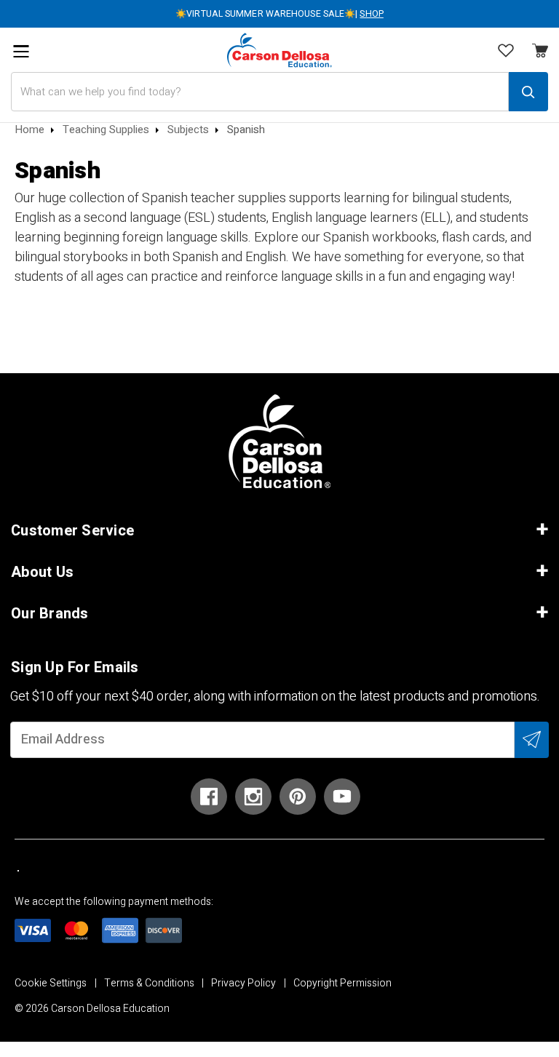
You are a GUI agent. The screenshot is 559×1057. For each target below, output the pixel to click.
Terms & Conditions (149, 983)
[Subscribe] (532, 740)
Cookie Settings (51, 983)
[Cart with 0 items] (506, 51)
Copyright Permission (342, 983)
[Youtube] (342, 796)
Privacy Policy (243, 983)
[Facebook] (209, 796)
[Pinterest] (298, 796)
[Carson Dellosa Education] (279, 50)
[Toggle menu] (20, 51)
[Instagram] (253, 796)
